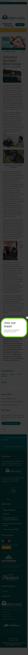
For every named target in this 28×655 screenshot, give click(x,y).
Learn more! (13, 331)
